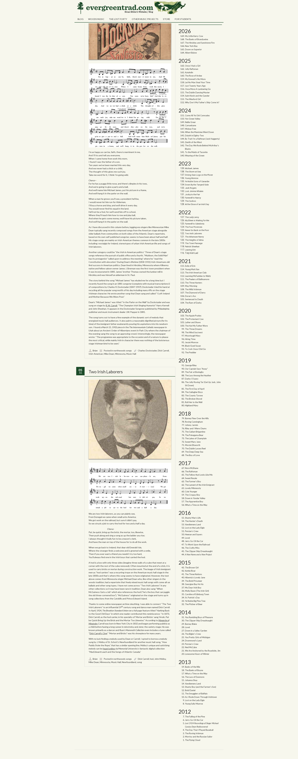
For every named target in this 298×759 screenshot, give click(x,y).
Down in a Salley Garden (196, 630)
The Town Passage (193, 243)
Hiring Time (190, 339)
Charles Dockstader (147, 350)
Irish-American (96, 353)
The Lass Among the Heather (198, 375)
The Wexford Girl (193, 99)
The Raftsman (191, 471)
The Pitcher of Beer (193, 604)
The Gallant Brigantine (195, 431)
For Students (183, 19)
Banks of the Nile (192, 667)
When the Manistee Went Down (199, 132)
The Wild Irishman (193, 289)
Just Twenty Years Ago (195, 86)
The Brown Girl (192, 567)
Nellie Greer (190, 122)
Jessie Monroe (191, 342)
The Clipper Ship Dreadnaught (198, 551)
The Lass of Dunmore (194, 677)
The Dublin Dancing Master (197, 92)
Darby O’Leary (191, 378)
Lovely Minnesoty (193, 488)
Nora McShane (191, 468)
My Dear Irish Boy (193, 587)
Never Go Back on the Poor (197, 230)
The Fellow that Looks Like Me (198, 475)
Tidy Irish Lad (191, 253)
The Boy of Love (192, 455)
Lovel (187, 538)
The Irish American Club (196, 272)
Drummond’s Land (193, 640)
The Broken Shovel (193, 399)
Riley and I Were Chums (195, 428)
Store (166, 19)
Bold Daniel (190, 690)
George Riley (191, 365)
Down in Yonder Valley (195, 498)
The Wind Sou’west (194, 332)
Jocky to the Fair (192, 194)
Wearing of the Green (194, 155)
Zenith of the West (193, 142)
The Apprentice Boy (194, 501)
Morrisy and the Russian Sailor (198, 736)
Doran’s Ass (190, 296)
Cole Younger (191, 491)
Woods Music (96, 19)
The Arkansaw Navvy (194, 237)
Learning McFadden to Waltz (198, 276)
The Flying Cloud (192, 740)
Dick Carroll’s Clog (98, 633)
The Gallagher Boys (194, 392)
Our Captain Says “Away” (196, 369)
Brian (95, 350)
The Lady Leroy (192, 217)
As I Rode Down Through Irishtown (201, 697)
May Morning (191, 286)
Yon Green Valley (192, 118)
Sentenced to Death (194, 299)
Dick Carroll (163, 350)
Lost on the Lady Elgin (195, 528)
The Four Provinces (193, 227)
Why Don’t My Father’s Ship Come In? (202, 102)
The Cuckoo (190, 201)
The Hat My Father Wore (196, 325)
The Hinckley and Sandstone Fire (199, 42)
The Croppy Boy (192, 495)
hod (152, 659)
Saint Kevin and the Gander (197, 95)
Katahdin (189, 72)
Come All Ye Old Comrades (197, 115)
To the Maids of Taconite (196, 152)
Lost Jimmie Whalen (194, 191)
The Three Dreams (193, 329)
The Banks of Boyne (194, 670)
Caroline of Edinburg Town (197, 594)
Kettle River (190, 571)
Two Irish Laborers (106, 371)
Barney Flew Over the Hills (197, 418)
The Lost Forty (118, 19)
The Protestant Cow (194, 319)
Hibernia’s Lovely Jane (195, 577)
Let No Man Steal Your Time (197, 82)
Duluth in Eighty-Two (194, 135)
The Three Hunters (193, 282)
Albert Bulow (191, 52)
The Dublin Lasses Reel (195, 448)
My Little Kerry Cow (194, 36)
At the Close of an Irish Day (197, 204)
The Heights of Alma (194, 240)
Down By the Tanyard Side (197, 185)
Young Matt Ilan (192, 269)
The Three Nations (193, 574)
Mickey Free (190, 129)
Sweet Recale (191, 478)
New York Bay (191, 46)
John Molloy (160, 659)
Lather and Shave (193, 322)
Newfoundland (129, 662)
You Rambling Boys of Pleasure (199, 617)
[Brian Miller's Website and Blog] (131, 13)
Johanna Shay (191, 680)
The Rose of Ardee (193, 75)
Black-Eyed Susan (193, 346)
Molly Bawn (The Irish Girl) (197, 591)
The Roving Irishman (194, 733)
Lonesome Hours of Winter (197, 654)
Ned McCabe (191, 647)
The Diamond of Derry (195, 292)
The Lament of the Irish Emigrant (199, 485)
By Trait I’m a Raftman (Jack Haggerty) (202, 139)
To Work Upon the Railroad (197, 544)
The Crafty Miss (192, 548)
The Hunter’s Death (194, 521)
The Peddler (190, 352)
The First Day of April (194, 389)
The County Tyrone (194, 395)
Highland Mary (191, 405)
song (139, 662)
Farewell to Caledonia (194, 224)
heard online (109, 648)
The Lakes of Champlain (196, 438)
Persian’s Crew (191, 531)
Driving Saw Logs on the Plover (199, 175)
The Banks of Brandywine (196, 39)
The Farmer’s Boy (193, 481)
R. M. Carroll (111, 305)
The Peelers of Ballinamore (197, 279)
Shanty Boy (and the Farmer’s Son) (200, 687)
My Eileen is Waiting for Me (197, 220)
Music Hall (131, 353)
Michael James (192, 168)
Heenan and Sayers (193, 534)
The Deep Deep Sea (194, 452)
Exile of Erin (190, 266)
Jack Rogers (190, 188)
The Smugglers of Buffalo (196, 693)
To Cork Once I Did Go (195, 349)
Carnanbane (190, 125)
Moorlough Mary (192, 335)
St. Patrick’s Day (192, 597)
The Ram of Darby (193, 302)
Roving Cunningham (194, 422)
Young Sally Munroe (194, 703)
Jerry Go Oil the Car (194, 541)
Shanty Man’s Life (193, 518)
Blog (81, 19)
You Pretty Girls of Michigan (197, 637)
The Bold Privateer (193, 581)
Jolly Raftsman (191, 69)
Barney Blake (191, 624)
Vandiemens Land (193, 524)
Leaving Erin (190, 250)
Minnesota (120, 353)
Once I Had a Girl (192, 65)
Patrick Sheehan (192, 246)
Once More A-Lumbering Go (198, 89)
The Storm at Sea (193, 171)
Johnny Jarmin (191, 425)
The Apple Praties (193, 315)
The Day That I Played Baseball (199, 730)
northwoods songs (122, 350)
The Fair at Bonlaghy (194, 372)
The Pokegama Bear (194, 435)
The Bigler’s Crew (193, 634)
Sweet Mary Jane (193, 442)
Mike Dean (109, 353)
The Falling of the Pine (195, 716)
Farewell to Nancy (193, 198)
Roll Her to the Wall (193, 402)
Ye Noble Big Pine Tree (195, 601)
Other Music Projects (145, 19)
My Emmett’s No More (195, 79)
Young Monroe (191, 178)
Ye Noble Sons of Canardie (197, 181)
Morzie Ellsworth (192, 445)
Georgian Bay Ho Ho (194, 584)
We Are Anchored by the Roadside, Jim (202, 650)
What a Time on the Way (196, 505)
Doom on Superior (193, 49)
